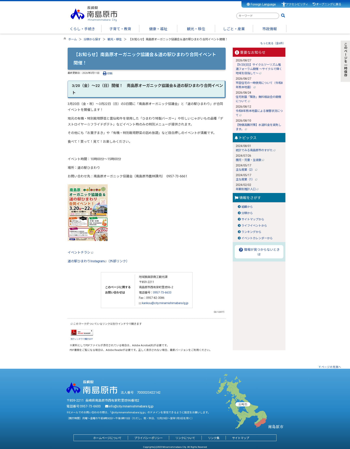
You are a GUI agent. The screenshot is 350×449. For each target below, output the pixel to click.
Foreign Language (263, 4)
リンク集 (213, 438)
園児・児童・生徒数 (249, 160)
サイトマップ (240, 438)
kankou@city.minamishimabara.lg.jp (164, 303)
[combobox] (258, 16)
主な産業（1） (245, 179)
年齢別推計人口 (246, 189)
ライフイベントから (254, 225)
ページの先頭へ (331, 367)
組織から (247, 207)
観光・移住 (115, 39)
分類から (247, 213)
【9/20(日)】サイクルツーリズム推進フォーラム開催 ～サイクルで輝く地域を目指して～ (259, 69)
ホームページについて (107, 438)
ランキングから (251, 232)
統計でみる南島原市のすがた (254, 150)
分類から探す (92, 39)
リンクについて (185, 438)
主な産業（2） (245, 169)
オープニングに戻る (328, 4)
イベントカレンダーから (257, 238)
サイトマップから (252, 219)
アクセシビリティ (297, 4)
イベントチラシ (79, 252)
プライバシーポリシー (148, 438)
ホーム (72, 39)
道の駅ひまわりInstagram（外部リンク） (98, 261)
